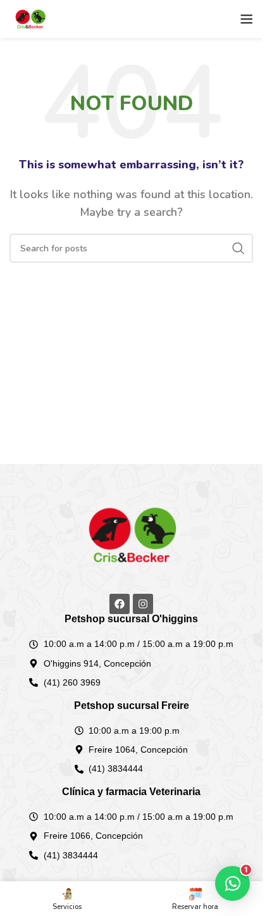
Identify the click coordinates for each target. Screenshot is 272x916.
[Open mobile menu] (246, 19)
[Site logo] (30, 18)
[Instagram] (143, 604)
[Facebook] (119, 604)
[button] (232, 883)
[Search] (238, 248)
